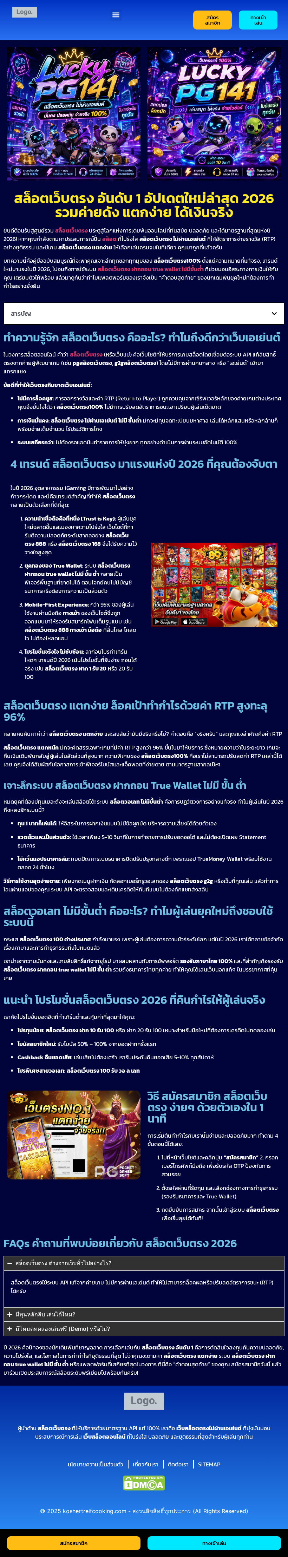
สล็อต (109, 239)
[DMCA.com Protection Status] (144, 1488)
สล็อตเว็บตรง (86, 354)
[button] (116, 15)
